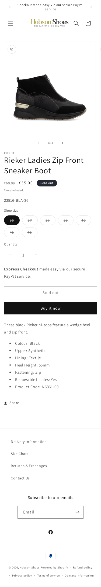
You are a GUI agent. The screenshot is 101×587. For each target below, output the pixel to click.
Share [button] (14, 402)
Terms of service (48, 575)
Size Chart (19, 453)
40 (86, 221)
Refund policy (82, 567)
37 (33, 221)
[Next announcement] (91, 7)
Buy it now (50, 308)
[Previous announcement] (10, 7)
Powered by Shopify (54, 567)
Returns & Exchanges (29, 465)
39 (69, 221)
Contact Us (20, 478)
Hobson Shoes (30, 567)
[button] (11, 23)
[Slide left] (39, 143)
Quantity (11, 244)
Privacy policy (22, 575)
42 (32, 233)
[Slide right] (62, 143)
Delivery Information (29, 441)
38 (50, 221)
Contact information (79, 575)
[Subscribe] (77, 512)
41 (14, 233)
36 (15, 221)
